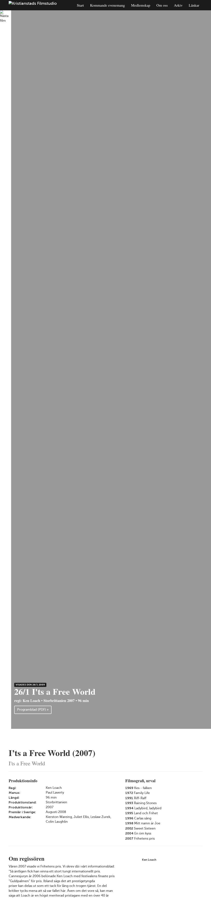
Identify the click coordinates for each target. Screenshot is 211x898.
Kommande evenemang (107, 5)
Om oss (162, 5)
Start (80, 5)
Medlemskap (140, 5)
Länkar (194, 5)
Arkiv (178, 5)
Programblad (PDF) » (33, 709)
